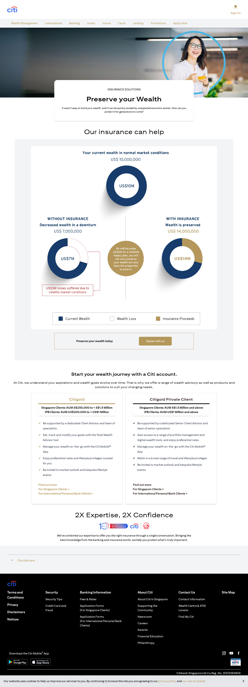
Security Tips (53, 599)
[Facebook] (238, 653)
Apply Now (180, 23)
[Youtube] (231, 653)
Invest (91, 23)
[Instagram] (224, 653)
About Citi (145, 592)
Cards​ (122, 23)
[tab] (24, 23)
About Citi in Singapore (153, 599)
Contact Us (186, 592)
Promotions (158, 23)
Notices (13, 619)
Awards (143, 630)
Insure (106, 23)
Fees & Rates (88, 599)
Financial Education (150, 636)
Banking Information (95, 592)
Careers (143, 623)
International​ (53, 23)
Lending (138, 23)
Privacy (12, 605)
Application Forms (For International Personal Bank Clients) (101, 621)
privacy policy (167, 681)
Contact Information (191, 599)
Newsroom (145, 616)
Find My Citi (186, 616)
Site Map (228, 592)
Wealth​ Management (24, 23)
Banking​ (74, 23)
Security (51, 592)
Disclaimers (16, 612)
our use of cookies (194, 681)
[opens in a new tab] (12, 9)
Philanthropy (146, 643)
